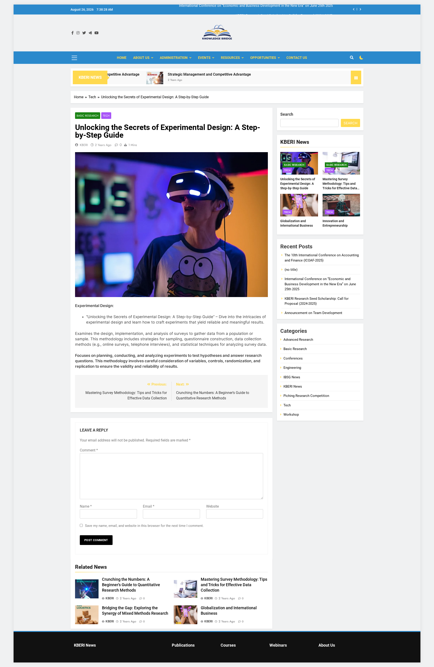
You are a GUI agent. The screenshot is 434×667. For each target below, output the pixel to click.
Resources (230, 58)
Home (121, 58)
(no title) (291, 270)
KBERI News (292, 386)
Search (286, 114)
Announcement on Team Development (313, 313)
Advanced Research (298, 340)
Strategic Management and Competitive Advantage (197, 74)
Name (86, 506)
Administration (174, 58)
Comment (89, 450)
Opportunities (263, 58)
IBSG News (291, 377)
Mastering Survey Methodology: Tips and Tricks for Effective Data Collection (234, 585)
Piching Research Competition (306, 396)
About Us (141, 58)
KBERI (84, 145)
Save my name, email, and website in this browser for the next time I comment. (144, 526)
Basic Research (88, 116)
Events (204, 58)
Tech (106, 116)
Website (212, 506)
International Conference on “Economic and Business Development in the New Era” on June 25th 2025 (256, 6)
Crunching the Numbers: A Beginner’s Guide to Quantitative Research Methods (131, 585)
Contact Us (296, 58)
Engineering (292, 368)
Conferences (293, 358)
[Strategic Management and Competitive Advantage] (142, 80)
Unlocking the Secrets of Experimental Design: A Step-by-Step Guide (297, 183)
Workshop (291, 415)
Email (148, 506)
